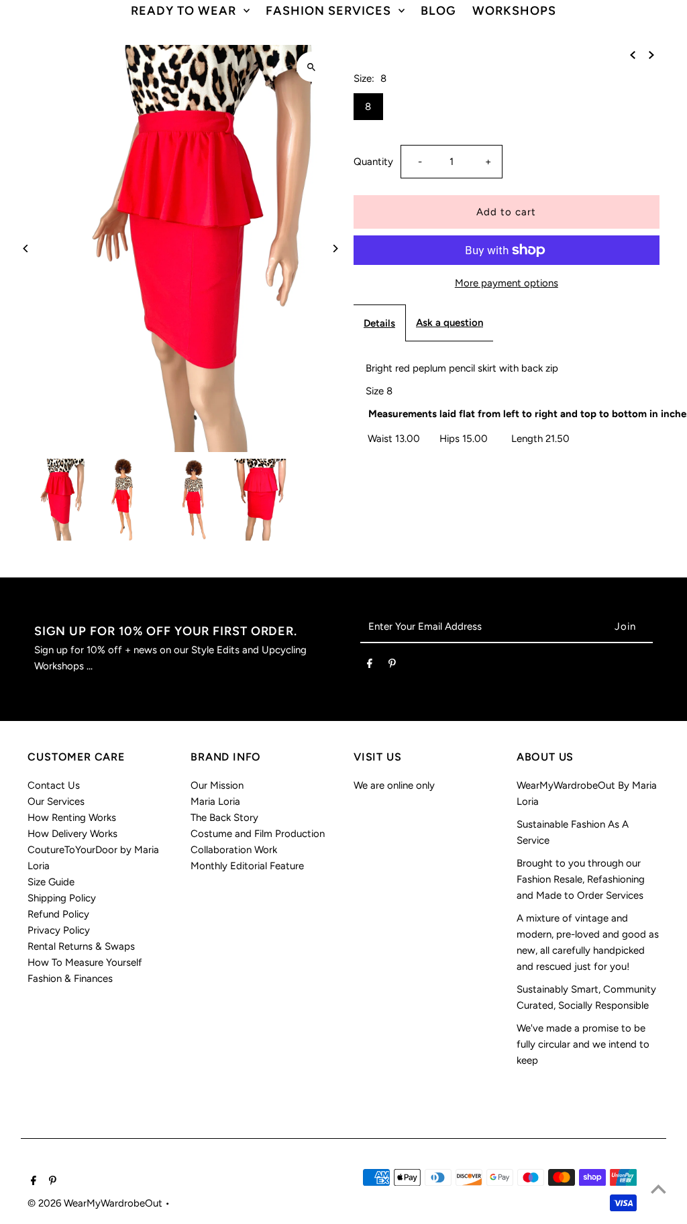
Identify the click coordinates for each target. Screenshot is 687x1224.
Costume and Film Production (258, 834)
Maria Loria (215, 801)
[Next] (335, 248)
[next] (651, 54)
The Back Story (224, 818)
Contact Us (54, 785)
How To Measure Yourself (85, 962)
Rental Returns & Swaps (81, 946)
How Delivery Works (72, 834)
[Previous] (26, 248)
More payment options (506, 283)
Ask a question (449, 323)
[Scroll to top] (658, 1189)
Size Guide (51, 882)
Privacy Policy (59, 930)
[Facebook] (369, 666)
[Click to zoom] (312, 67)
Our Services (56, 801)
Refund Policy (58, 914)
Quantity (373, 162)
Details (379, 323)
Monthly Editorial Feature (247, 866)
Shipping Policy (62, 898)
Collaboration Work (234, 850)
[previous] (633, 54)
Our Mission (217, 785)
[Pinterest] (392, 666)
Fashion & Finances (70, 978)
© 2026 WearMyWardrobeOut (96, 1203)
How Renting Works (72, 818)
